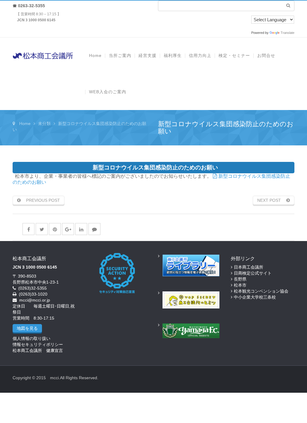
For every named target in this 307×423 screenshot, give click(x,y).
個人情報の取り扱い (31, 338)
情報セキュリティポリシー (38, 344)
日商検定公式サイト (253, 273)
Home (25, 123)
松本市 (240, 285)
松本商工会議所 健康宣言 (38, 350)
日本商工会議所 (248, 267)
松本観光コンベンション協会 (261, 291)
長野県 (240, 279)
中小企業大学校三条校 (255, 297)
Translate (287, 32)
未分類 (44, 123)
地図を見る (27, 328)
